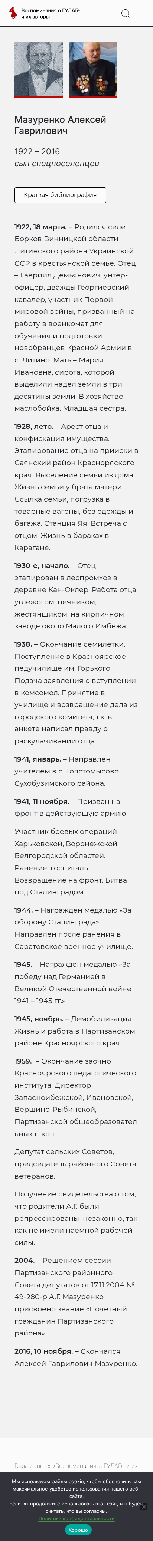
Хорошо (78, 1530)
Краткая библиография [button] (60, 194)
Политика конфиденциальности (77, 1518)
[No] (143, 1506)
